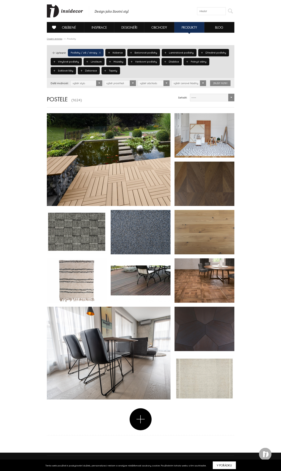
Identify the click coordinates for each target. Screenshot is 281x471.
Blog (219, 28)
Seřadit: (182, 97)
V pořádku (224, 465)
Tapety (112, 70)
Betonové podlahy (145, 52)
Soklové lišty (65, 70)
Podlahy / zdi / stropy (84, 52)
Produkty (189, 28)
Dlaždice (173, 61)
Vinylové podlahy (68, 61)
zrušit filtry (220, 83)
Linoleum (96, 61)
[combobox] (86, 83)
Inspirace (99, 28)
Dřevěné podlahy (215, 52)
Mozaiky (118, 61)
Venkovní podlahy (145, 61)
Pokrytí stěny (198, 61)
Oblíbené (69, 28)
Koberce (117, 52)
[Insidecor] (65, 11)
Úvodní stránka (54, 38)
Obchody (159, 28)
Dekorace (90, 70)
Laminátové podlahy (181, 52)
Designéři (129, 28)
